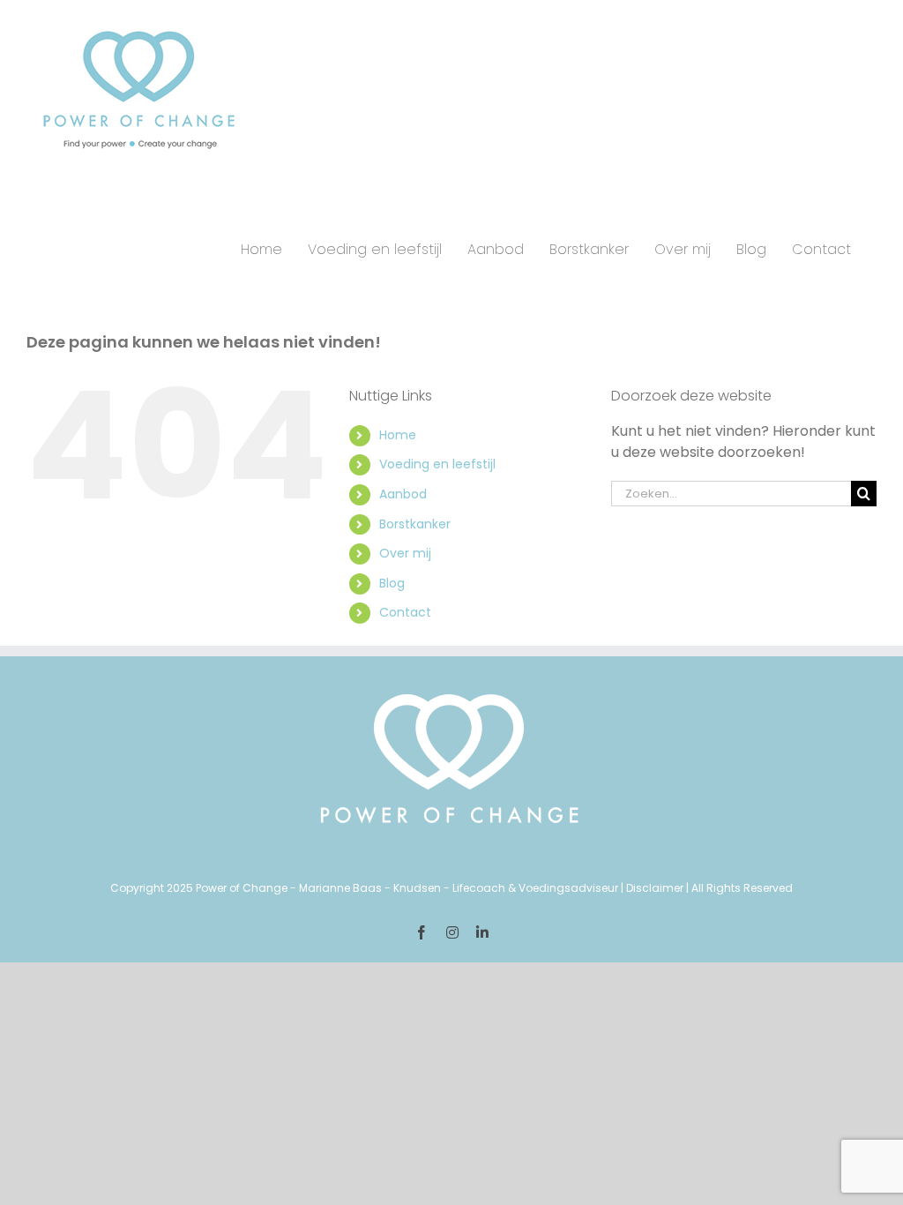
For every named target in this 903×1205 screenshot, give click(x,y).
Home (397, 435)
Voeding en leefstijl (437, 464)
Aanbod (403, 494)
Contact (405, 612)
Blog (392, 583)
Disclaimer (654, 887)
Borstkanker (415, 524)
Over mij (405, 553)
